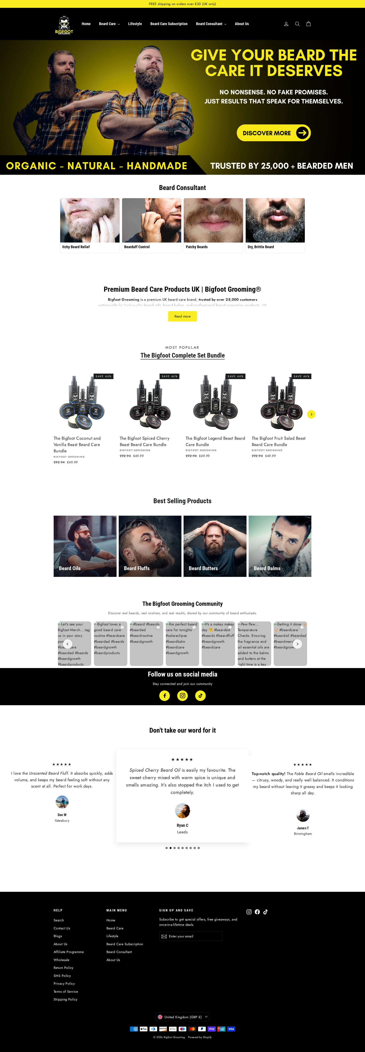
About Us (242, 24)
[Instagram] (182, 695)
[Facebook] (164, 695)
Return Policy (64, 967)
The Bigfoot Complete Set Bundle (182, 355)
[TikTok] (200, 695)
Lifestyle (135, 24)
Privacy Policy (64, 983)
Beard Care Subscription (169, 24)
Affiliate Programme (69, 951)
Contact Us (62, 928)
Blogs (58, 936)
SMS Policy (62, 975)
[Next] (311, 414)
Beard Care (108, 24)
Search (59, 920)
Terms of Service (66, 991)
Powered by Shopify (200, 1037)
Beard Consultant (209, 24)
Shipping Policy (65, 999)
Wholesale (61, 959)
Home (86, 24)
